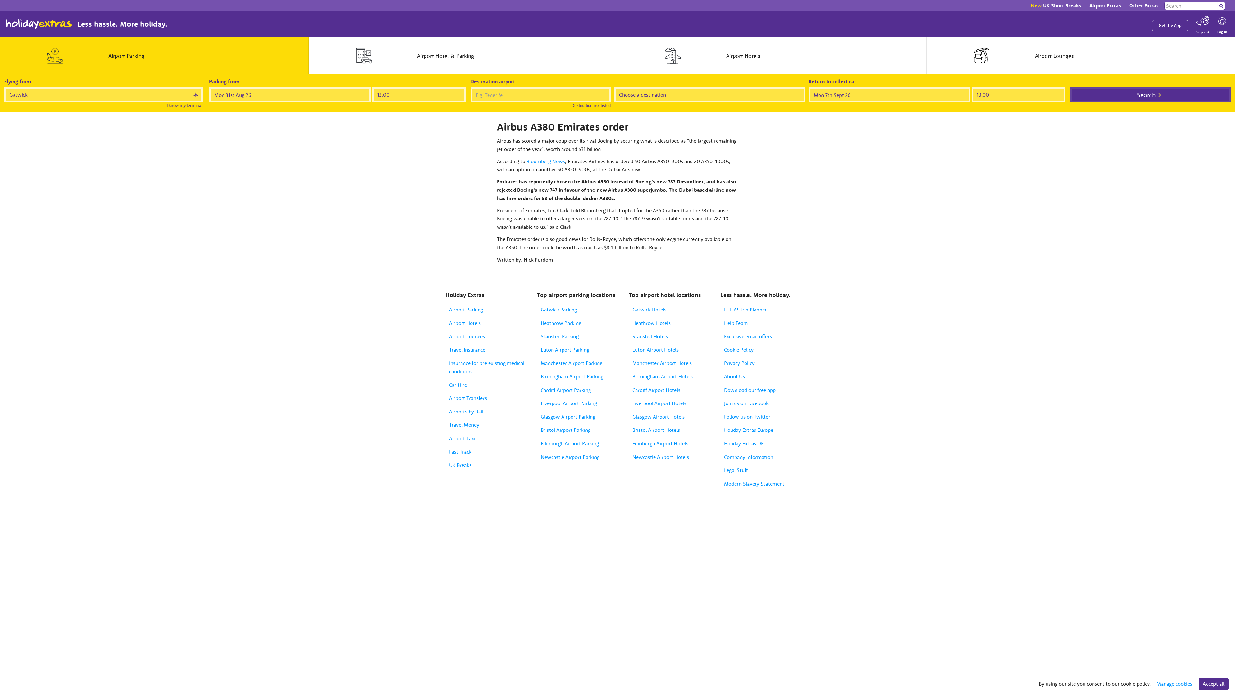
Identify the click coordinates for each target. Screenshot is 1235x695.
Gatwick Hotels (649, 309)
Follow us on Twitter (747, 416)
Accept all (1213, 684)
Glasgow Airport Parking (568, 416)
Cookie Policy (739, 350)
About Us (734, 376)
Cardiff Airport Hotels (656, 390)
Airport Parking (466, 309)
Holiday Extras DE (744, 443)
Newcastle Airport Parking (570, 457)
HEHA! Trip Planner (745, 309)
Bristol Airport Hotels (656, 430)
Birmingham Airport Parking (572, 376)
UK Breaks (460, 465)
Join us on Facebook (746, 403)
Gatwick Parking (559, 309)
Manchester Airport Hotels (662, 363)
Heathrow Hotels (651, 323)
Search (1146, 95)
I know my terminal (185, 105)
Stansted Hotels (650, 336)
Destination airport (493, 81)
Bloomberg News (545, 161)
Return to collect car (832, 81)
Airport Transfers (468, 398)
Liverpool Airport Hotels (659, 403)
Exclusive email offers (748, 336)
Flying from (17, 81)
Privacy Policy (739, 363)
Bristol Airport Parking (565, 430)
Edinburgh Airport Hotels (660, 443)
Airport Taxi (462, 438)
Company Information (748, 457)
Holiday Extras (39, 24)
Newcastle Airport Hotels (660, 457)
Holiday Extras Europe (748, 430)
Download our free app (750, 390)
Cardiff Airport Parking (566, 390)
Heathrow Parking (561, 323)
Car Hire (458, 385)
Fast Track (460, 452)
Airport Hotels (465, 323)
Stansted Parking (560, 336)
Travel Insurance (467, 350)
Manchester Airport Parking (571, 363)
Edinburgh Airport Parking (570, 443)
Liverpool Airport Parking (569, 403)
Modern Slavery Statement (754, 483)
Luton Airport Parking (565, 350)
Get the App (1170, 25)
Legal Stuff (736, 470)
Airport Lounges (467, 336)
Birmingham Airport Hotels (662, 376)
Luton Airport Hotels (655, 350)
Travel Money (464, 425)
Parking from (224, 81)
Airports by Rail (466, 411)
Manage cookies (1174, 684)
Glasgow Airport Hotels (658, 416)
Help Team (736, 323)
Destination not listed (591, 105)
